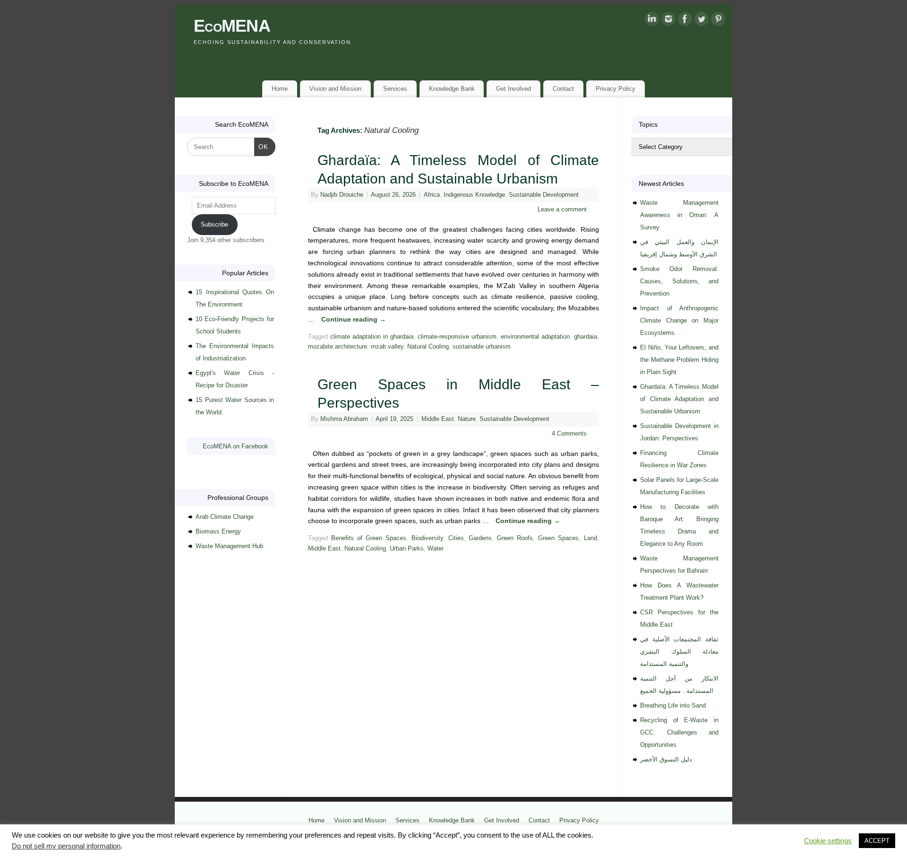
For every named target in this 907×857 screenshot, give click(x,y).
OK (261, 146)
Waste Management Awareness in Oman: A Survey (679, 215)
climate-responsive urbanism (457, 336)
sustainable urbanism (482, 346)
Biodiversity (427, 538)
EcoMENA (232, 25)
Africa (432, 195)
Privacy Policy (615, 88)
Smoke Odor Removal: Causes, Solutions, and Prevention (679, 281)
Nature (467, 419)
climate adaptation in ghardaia (371, 336)
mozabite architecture (337, 346)
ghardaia (585, 336)
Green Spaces (558, 538)
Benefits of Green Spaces (368, 538)
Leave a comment (562, 209)
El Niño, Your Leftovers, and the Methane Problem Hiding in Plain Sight (679, 360)
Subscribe (214, 224)
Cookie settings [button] (828, 841)
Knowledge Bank (452, 88)
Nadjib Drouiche (341, 195)
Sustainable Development (544, 195)
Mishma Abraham (344, 419)
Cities (456, 538)
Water (436, 548)
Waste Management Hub (229, 546)
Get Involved (513, 88)
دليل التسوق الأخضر (666, 759)
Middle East (437, 419)
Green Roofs (515, 538)
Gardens (480, 538)
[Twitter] (701, 21)
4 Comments (569, 433)
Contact (563, 88)
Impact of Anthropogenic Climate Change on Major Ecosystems (679, 320)
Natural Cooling (428, 346)
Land (590, 538)
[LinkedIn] (652, 21)
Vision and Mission (335, 88)
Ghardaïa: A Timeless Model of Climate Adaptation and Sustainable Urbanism (679, 399)
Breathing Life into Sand (673, 705)
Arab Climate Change (225, 516)
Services (395, 88)
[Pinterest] (718, 21)
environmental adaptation (535, 336)
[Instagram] (668, 21)
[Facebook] (685, 21)
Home (280, 88)
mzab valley (387, 346)
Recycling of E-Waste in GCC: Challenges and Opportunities (679, 732)
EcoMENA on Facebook (235, 446)
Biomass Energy (218, 531)
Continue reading (353, 319)
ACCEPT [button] (877, 840)
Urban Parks (407, 548)
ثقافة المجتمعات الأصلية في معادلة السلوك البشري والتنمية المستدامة (679, 651)
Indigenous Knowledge (474, 195)
